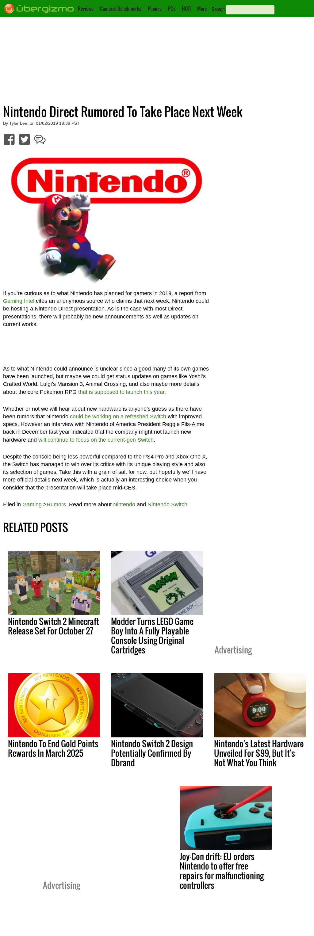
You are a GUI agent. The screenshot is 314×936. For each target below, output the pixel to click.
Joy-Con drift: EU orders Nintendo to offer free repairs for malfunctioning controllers (222, 870)
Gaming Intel (18, 301)
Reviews (86, 8)
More (202, 8)
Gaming (32, 504)
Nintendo (124, 504)
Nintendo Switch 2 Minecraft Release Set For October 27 (53, 626)
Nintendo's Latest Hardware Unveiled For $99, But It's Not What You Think (259, 753)
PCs (171, 8)
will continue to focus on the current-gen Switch (96, 440)
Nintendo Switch (167, 504)
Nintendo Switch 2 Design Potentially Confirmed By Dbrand (152, 753)
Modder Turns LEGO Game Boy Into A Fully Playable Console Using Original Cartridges (152, 635)
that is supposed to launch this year (121, 392)
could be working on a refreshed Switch (118, 416)
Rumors (56, 504)
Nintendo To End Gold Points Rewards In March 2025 (53, 748)
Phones (155, 8)
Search (218, 9)
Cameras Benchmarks (120, 8)
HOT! (186, 8)
